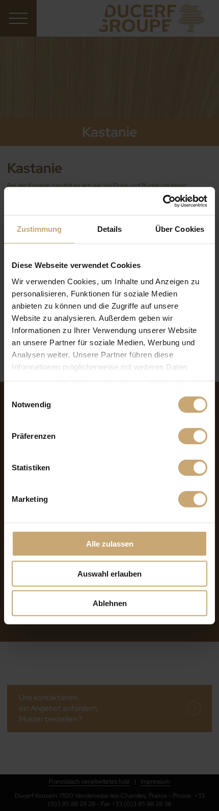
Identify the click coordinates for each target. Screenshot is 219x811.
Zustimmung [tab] (39, 229)
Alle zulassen (109, 543)
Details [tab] (109, 229)
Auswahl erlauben (109, 573)
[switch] (192, 436)
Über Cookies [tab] (179, 229)
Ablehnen (110, 603)
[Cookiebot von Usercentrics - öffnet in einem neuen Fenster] (162, 200)
